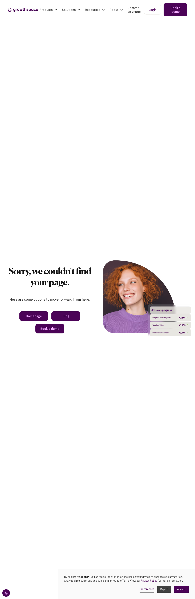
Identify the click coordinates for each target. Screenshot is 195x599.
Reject (164, 589)
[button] (48, 10)
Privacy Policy (149, 580)
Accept (181, 589)
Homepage (34, 316)
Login (153, 10)
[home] (23, 10)
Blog (66, 316)
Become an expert (134, 10)
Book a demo (176, 10)
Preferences (147, 589)
